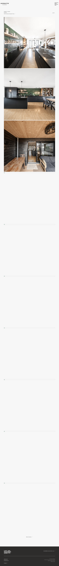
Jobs (55, 5)
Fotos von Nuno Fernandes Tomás (9, 13)
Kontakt (56, 4)
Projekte (56, 2)
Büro (56, 3)
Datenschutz (6, 560)
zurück (53, 12)
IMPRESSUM (6, 559)
